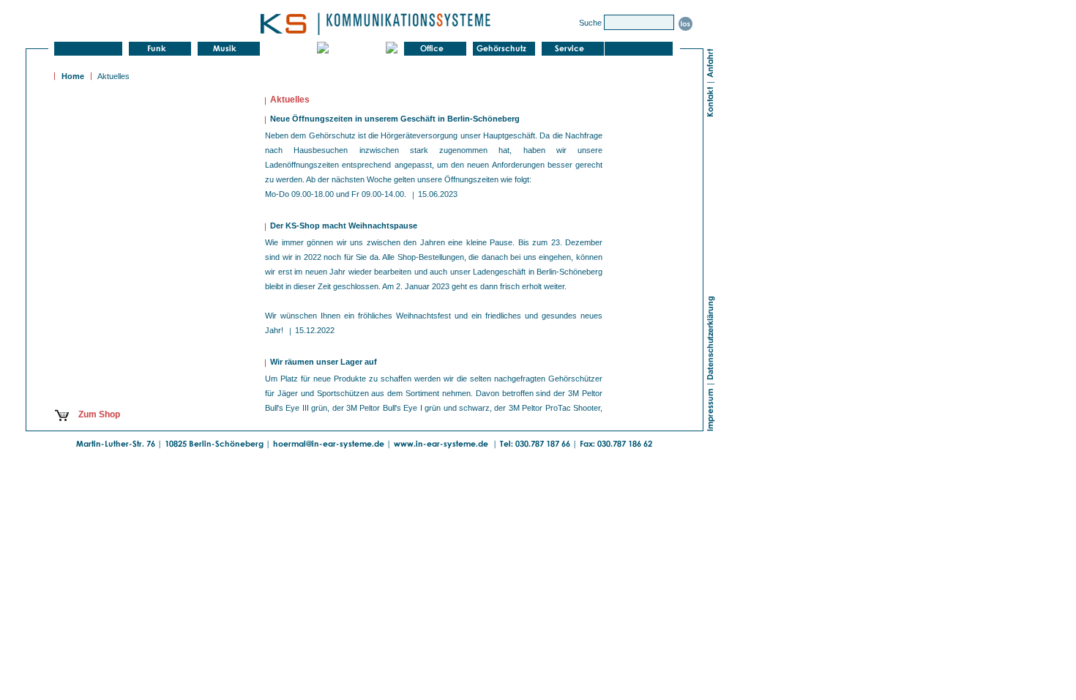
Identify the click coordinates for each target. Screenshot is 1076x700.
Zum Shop (97, 414)
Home (72, 76)
